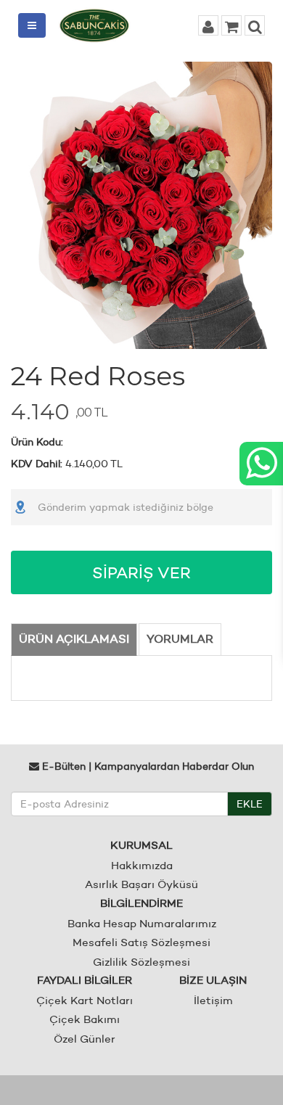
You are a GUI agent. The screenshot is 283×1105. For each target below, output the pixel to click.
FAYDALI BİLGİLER (84, 980)
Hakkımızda (142, 865)
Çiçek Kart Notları (84, 1000)
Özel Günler (84, 1039)
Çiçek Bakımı (84, 1019)
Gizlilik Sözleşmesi (141, 962)
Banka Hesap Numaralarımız (141, 923)
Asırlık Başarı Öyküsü (141, 884)
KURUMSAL (141, 845)
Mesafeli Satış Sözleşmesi (141, 942)
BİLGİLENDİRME (141, 903)
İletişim (213, 1000)
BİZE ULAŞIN (213, 980)
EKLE (250, 803)
